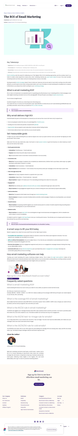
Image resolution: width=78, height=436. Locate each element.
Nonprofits (23, 407)
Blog (5, 13)
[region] (34, 429)
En (56, 5)
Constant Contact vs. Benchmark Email (47, 408)
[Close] (60, 425)
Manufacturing (24, 403)
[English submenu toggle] (68, 426)
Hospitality (23, 400)
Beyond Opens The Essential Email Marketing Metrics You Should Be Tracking (31, 224)
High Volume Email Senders (27, 409)
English (65, 426)
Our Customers (6, 400)
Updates (4, 405)
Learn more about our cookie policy (15, 430)
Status (58, 405)
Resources (32, 5)
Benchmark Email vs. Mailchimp (46, 400)
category (9, 13)
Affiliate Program (6, 407)
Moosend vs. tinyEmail (44, 411)
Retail (22, 398)
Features (24, 5)
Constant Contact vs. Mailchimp (46, 403)
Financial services (25, 405)
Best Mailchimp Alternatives (45, 405)
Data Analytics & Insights (18, 13)
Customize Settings (51, 429)
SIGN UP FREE (10, 278)
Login (61, 5)
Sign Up (68, 5)
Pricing (18, 5)
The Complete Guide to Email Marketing (22, 110)
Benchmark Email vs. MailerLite (46, 413)
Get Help (59, 403)
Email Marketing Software (45, 398)
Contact (4, 403)
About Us (4, 398)
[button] (5, 429)
